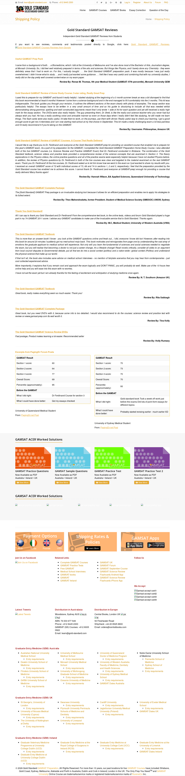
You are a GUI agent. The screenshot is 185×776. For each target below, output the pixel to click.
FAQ (166, 2)
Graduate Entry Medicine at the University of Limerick (154, 744)
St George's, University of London (33, 704)
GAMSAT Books (118, 10)
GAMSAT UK (106, 562)
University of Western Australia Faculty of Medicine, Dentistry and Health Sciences (114, 665)
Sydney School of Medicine (153, 667)
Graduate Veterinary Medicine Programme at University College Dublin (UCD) (35, 745)
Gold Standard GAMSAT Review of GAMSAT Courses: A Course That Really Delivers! (59, 140)
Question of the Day (158, 10)
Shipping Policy (27, 19)
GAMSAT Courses (98, 10)
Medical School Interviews (73, 571)
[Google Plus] (136, 574)
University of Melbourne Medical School (71, 654)
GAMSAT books (68, 574)
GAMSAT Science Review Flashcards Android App (112, 573)
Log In (127, 2)
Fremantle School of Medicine (154, 660)
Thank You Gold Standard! (29, 211)
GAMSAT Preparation (48, 768)
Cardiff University (108, 702)
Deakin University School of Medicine (34, 664)
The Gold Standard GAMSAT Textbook (35, 234)
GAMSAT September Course (114, 568)
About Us (148, 2)
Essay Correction (137, 10)
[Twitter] (136, 567)
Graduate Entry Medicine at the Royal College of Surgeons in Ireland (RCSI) (75, 745)
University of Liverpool (71, 720)
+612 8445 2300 (66, 2)
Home (83, 10)
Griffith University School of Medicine (34, 682)
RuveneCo (137, 774)
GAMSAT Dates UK (149, 711)
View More (23, 482)
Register (137, 2)
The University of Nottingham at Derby (35, 722)
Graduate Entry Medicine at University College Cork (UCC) (115, 744)
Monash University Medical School (73, 664)
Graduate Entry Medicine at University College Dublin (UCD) (34, 757)
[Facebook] (136, 563)
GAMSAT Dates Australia (112, 683)
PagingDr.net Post (30, 415)
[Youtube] (136, 570)
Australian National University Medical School (35, 654)
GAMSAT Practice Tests (71, 565)
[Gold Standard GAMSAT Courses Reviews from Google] (43, 47)
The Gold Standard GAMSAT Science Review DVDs (41, 331)
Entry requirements (35, 659)
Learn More (93, 548)
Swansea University (70, 702)
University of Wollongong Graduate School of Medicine (74, 673)
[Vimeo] (136, 582)
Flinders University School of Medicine (34, 673)
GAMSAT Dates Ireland (151, 751)
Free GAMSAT (67, 568)
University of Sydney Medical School (114, 676)
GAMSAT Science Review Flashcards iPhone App (112, 579)
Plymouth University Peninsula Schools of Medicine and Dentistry (75, 711)
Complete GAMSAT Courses (74, 562)
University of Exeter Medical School (153, 704)
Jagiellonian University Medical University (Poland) (115, 710)
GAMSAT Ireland (68, 580)
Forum (158, 2)
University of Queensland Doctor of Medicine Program (113, 654)
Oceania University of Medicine (75, 680)
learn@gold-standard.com (35, 2)
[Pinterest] (136, 578)
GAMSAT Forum (108, 565)
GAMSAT (64, 577)
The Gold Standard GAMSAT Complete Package (39, 187)
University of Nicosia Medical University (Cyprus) (35, 713)
